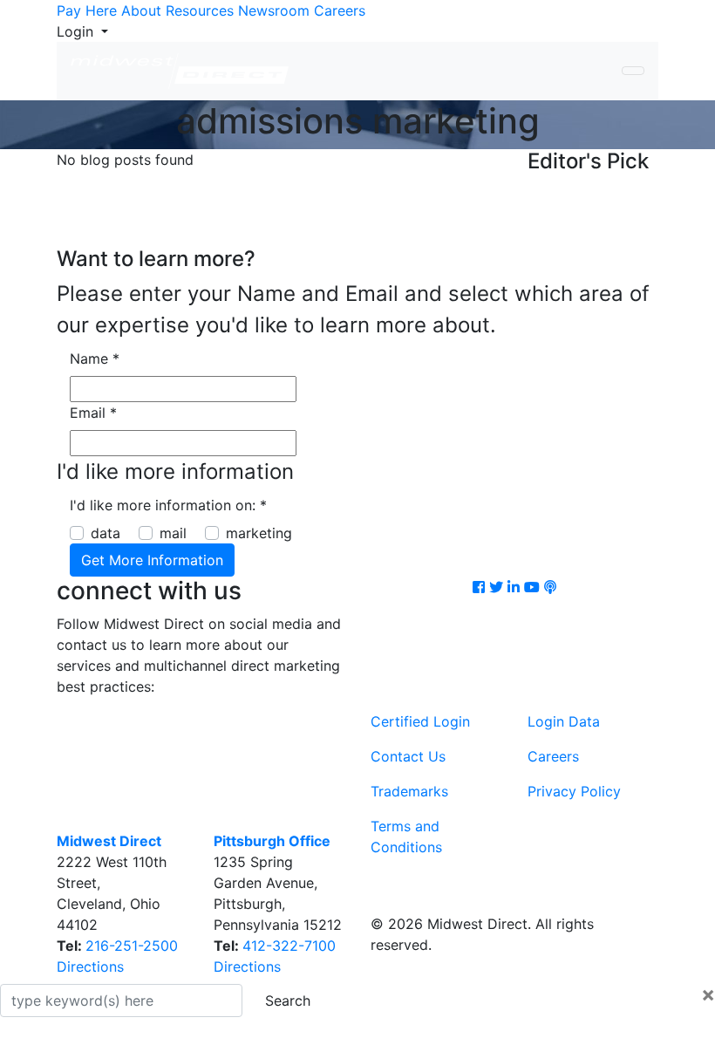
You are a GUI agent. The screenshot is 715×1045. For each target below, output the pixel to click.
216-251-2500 (131, 945)
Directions (90, 966)
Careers (339, 10)
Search (287, 1000)
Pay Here (87, 10)
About (141, 10)
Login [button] (77, 31)
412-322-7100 (289, 945)
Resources (200, 10)
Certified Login (420, 721)
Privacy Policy (574, 791)
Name (94, 358)
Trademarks (409, 791)
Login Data (564, 721)
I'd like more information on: (168, 505)
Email (93, 412)
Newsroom (274, 10)
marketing (259, 533)
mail (173, 533)
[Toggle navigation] (633, 70)
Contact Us (408, 756)
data (105, 533)
